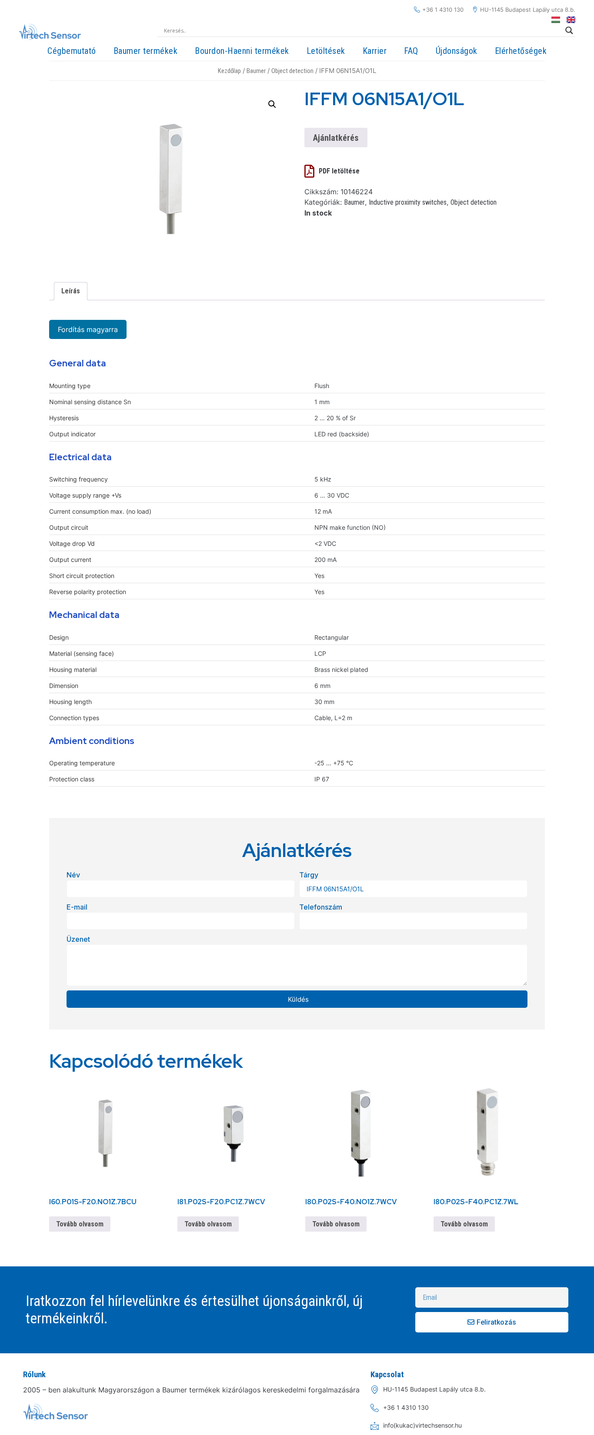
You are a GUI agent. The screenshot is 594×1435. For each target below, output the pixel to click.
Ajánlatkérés (336, 138)
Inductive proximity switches (408, 202)
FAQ (411, 51)
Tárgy (308, 874)
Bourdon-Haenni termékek (242, 51)
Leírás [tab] (70, 291)
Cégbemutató (71, 51)
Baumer (256, 71)
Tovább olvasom (79, 1224)
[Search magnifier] (569, 30)
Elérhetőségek (521, 51)
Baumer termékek (145, 51)
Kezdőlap (229, 71)
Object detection (292, 71)
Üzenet (78, 939)
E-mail (77, 907)
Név (73, 874)
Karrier (375, 51)
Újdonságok (456, 51)
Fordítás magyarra (88, 329)
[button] (272, 104)
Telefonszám (320, 907)
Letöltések (326, 51)
